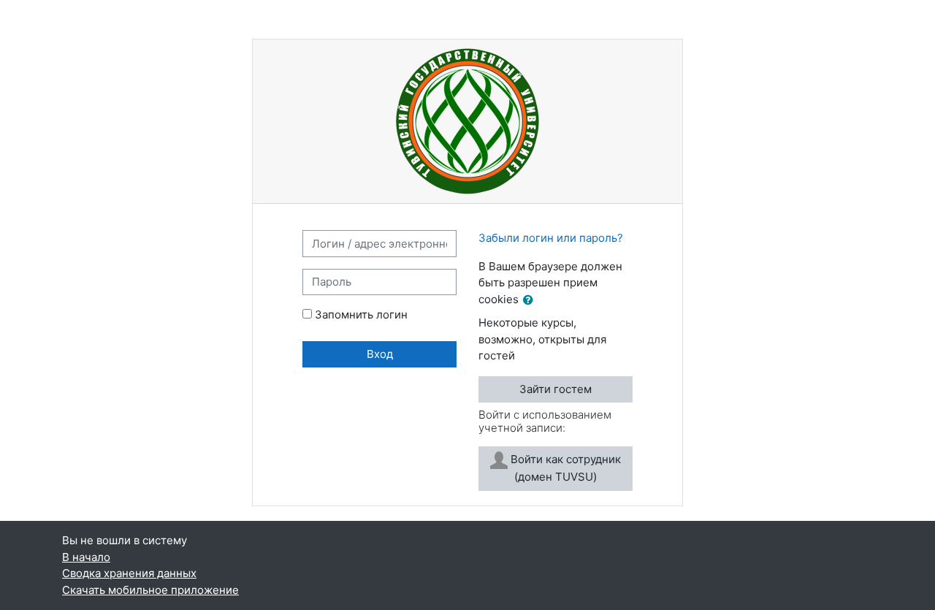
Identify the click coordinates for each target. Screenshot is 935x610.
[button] (531, 300)
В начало (86, 557)
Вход (380, 354)
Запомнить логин (361, 314)
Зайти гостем (555, 389)
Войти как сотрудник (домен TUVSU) (564, 468)
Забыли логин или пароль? (550, 238)
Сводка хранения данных (129, 573)
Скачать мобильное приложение (150, 590)
